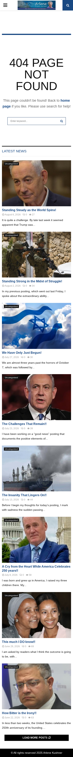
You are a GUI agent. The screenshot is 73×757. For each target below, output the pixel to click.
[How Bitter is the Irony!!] (36, 686)
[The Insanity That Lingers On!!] (36, 469)
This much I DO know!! (18, 641)
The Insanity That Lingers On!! (24, 495)
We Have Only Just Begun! (21, 352)
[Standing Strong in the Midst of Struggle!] (36, 255)
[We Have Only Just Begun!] (36, 326)
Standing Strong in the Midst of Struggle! (32, 281)
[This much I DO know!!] (36, 615)
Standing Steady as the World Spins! (29, 210)
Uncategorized (11, 164)
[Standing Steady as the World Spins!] (36, 183)
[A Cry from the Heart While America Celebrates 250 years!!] (36, 540)
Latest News (14, 151)
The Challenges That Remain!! (24, 424)
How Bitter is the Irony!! (19, 713)
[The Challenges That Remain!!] (36, 397)
